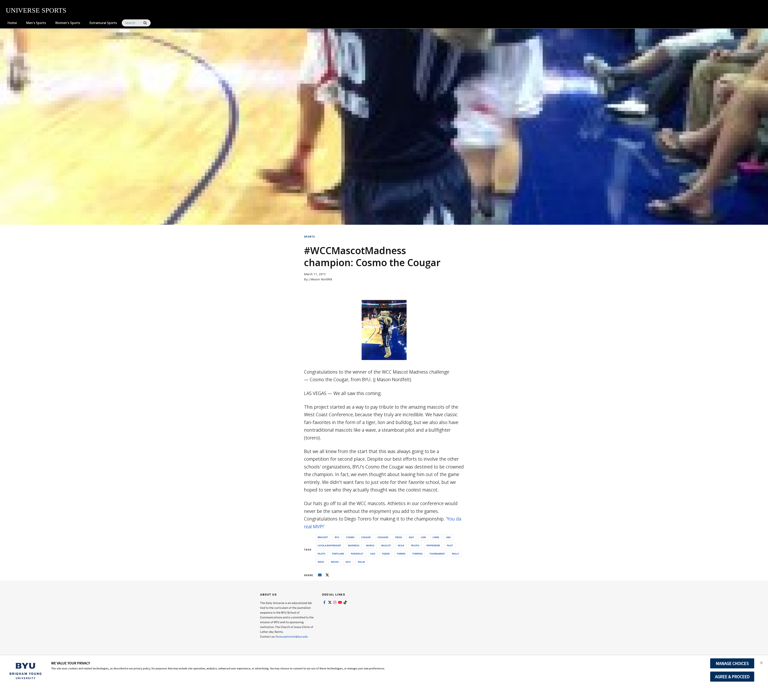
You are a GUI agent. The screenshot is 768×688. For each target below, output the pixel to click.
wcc (348, 562)
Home (12, 23)
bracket (323, 537)
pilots (321, 553)
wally (455, 553)
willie (361, 562)
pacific (415, 545)
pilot (450, 545)
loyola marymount (329, 545)
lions (436, 537)
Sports (309, 236)
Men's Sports (36, 23)
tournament (437, 553)
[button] (761, 662)
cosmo (350, 537)
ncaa (401, 545)
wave (321, 562)
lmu (448, 537)
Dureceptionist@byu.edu (292, 636)
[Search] (145, 22)
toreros (417, 553)
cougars (382, 537)
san (372, 553)
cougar (366, 537)
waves (335, 562)
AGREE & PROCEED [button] (732, 676)
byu (337, 537)
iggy (411, 537)
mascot (386, 545)
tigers (386, 553)
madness (353, 545)
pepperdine (433, 545)
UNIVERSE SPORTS (36, 10)
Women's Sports (67, 23)
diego (398, 537)
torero (401, 553)
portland (338, 553)
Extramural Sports (103, 23)
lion (423, 537)
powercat (357, 553)
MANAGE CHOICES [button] (732, 663)
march (370, 545)
